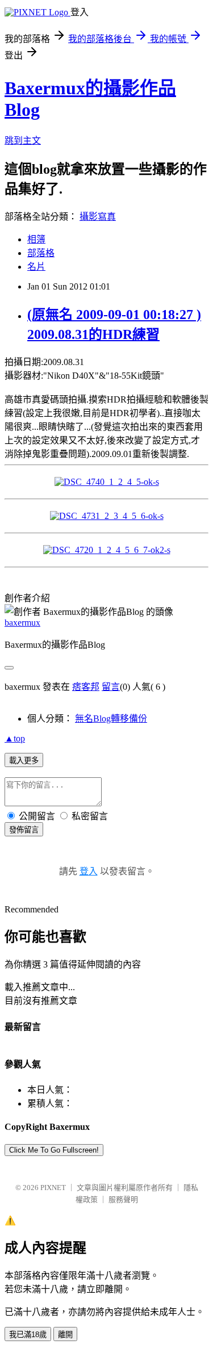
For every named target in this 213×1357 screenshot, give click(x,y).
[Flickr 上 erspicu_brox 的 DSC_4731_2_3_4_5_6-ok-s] (107, 516)
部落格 (41, 253)
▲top (15, 738)
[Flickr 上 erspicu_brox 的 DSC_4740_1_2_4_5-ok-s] (106, 482)
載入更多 (24, 760)
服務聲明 (123, 1199)
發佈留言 (24, 830)
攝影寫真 (98, 216)
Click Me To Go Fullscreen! (54, 1150)
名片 (36, 266)
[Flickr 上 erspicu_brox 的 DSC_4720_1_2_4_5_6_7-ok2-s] (107, 550)
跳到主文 (23, 140)
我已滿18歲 (28, 1334)
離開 (65, 1334)
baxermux (22, 622)
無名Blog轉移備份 (111, 718)
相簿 (36, 239)
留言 (111, 687)
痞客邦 (85, 687)
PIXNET (53, 1187)
